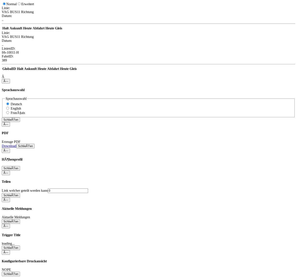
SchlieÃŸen (10, 119)
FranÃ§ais (18, 113)
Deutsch (16, 104)
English (16, 108)
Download (9, 146)
